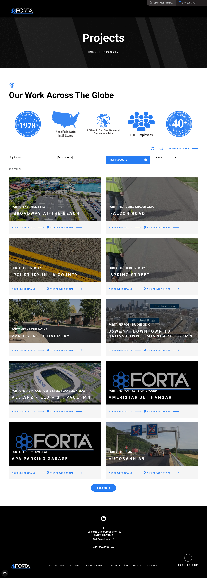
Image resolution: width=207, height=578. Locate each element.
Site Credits (56, 565)
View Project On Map (62, 228)
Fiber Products (118, 160)
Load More (103, 487)
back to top (188, 565)
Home (92, 52)
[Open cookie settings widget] (4, 573)
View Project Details (23, 228)
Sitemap (75, 565)
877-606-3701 (101, 547)
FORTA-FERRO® (121, 168)
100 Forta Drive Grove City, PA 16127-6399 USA (103, 533)
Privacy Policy (95, 565)
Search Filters (179, 148)
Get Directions (101, 539)
